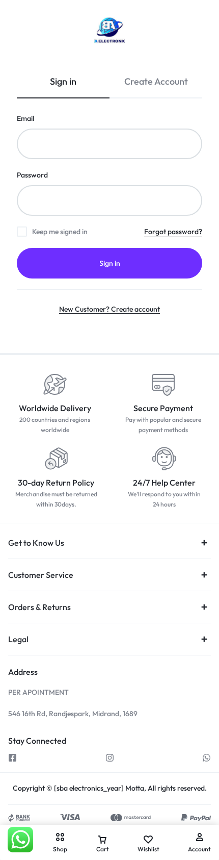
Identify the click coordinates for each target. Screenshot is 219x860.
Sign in (109, 263)
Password (32, 175)
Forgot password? (173, 231)
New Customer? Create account (109, 309)
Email (25, 118)
